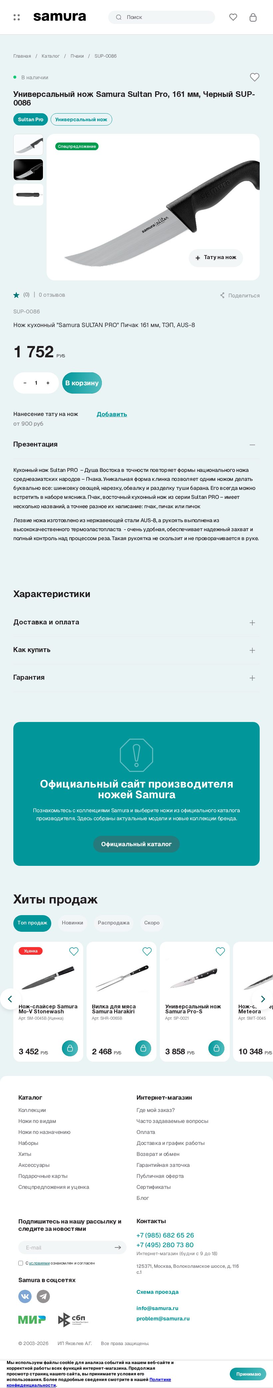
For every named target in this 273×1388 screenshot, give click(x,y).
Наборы (28, 1143)
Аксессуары (34, 1165)
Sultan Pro (30, 119)
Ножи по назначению (44, 1132)
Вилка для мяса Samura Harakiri (114, 1009)
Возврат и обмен (157, 1154)
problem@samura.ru (163, 1318)
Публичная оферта (160, 1176)
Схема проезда (157, 1291)
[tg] (43, 1296)
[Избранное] (233, 17)
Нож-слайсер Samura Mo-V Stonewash (48, 1009)
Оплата (145, 1132)
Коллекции (32, 1110)
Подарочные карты (43, 1176)
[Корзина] (253, 17)
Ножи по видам (37, 1121)
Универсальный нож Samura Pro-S (193, 1009)
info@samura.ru (157, 1308)
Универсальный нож (81, 119)
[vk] (25, 1296)
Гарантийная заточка (163, 1165)
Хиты (24, 1154)
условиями (39, 1263)
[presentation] (10, 999)
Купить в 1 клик (200, 382)
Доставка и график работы (170, 1143)
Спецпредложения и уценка (53, 1187)
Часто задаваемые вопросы (172, 1121)
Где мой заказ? (155, 1110)
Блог (142, 1198)
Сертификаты (153, 1187)
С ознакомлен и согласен (60, 1263)
